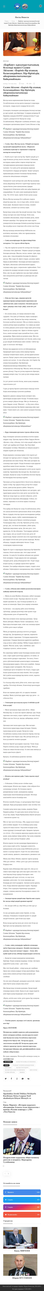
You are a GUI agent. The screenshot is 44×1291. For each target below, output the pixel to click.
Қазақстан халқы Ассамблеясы (26, 1061)
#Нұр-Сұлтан (33, 1070)
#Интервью (8, 1067)
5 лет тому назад (12, 83)
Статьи (13, 21)
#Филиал (22, 1072)
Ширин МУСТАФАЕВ (22, 1278)
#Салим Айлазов (10, 1072)
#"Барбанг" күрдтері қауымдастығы (23, 1065)
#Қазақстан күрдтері (22, 1067)
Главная (7, 21)
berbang (5, 83)
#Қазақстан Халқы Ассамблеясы (15, 1070)
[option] (22, 1147)
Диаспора (6, 61)
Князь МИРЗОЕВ (22, 1251)
